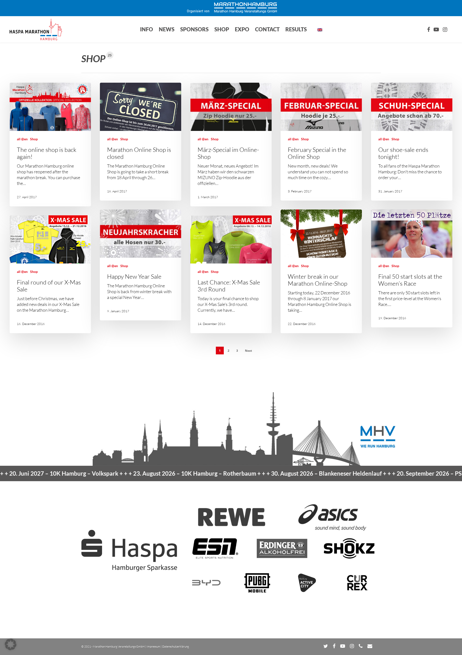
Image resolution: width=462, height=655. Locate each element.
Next (248, 351)
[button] (10, 644)
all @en (22, 139)
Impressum (153, 646)
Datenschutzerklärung (175, 646)
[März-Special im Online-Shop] (231, 144)
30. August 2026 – (288, 473)
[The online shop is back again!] (50, 144)
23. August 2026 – (156, 473)
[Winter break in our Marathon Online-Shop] (321, 271)
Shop (34, 139)
